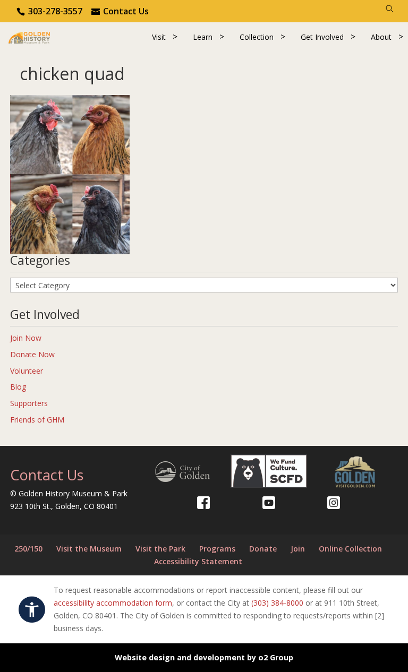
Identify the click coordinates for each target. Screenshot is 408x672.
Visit (159, 37)
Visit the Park (160, 549)
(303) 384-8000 (277, 603)
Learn (202, 37)
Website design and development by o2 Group (204, 657)
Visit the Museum (89, 549)
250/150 (28, 549)
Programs (217, 549)
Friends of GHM (37, 420)
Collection (257, 37)
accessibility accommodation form (113, 603)
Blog (18, 387)
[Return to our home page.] (29, 37)
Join (298, 549)
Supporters (29, 403)
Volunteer (26, 371)
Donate (263, 549)
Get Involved (322, 37)
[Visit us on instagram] (333, 502)
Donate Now (32, 354)
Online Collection (350, 549)
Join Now (25, 338)
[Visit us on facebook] (203, 502)
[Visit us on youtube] (268, 502)
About (381, 37)
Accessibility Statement (198, 561)
